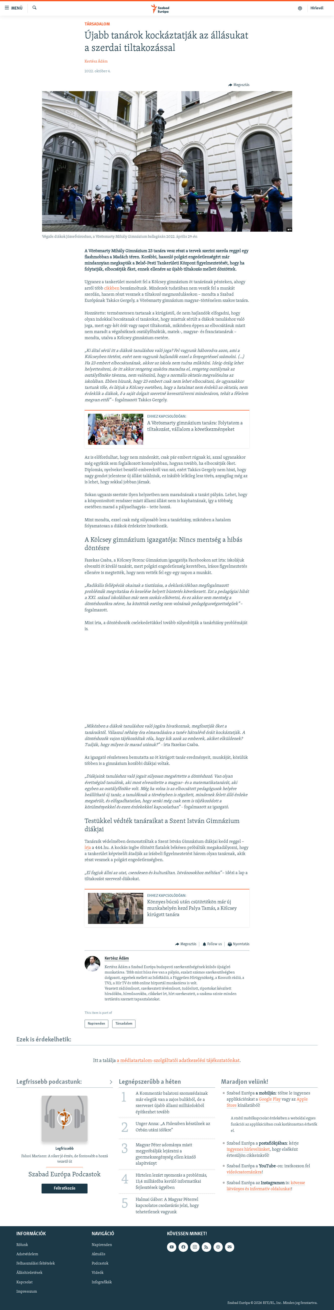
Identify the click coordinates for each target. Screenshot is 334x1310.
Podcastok (100, 1264)
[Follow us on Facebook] (183, 1247)
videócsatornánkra (244, 1172)
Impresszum (26, 1291)
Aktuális (98, 1254)
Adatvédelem (27, 1254)
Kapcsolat (24, 1282)
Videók (97, 1273)
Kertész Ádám (96, 62)
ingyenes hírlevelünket (248, 1150)
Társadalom (97, 24)
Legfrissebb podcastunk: (49, 1082)
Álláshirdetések (29, 1273)
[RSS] (206, 1247)
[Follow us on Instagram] (195, 1247)
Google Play (270, 1099)
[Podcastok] (300, 8)
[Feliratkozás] (229, 1247)
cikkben (111, 288)
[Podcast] (218, 1247)
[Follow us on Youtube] (171, 1247)
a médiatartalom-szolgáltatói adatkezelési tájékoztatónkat (178, 1060)
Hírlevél (317, 8)
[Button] (238, 85)
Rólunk (22, 1245)
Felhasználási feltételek (35, 1264)
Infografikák (102, 1282)
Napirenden (102, 1245)
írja (88, 848)
